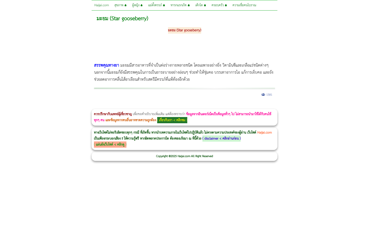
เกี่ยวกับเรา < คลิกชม (172, 120)
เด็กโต (199, 5)
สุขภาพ (119, 5)
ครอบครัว (218, 5)
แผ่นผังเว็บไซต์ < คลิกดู (110, 144)
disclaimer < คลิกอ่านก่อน (221, 138)
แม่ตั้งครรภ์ (155, 5)
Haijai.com (101, 5)
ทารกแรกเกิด (179, 5)
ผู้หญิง (136, 5)
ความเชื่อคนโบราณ (244, 5)
